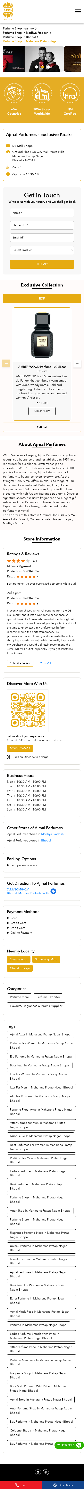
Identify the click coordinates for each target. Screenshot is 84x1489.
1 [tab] (36, 66)
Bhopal (46, 840)
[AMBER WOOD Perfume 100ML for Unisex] (42, 335)
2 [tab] (42, 66)
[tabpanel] (42, 59)
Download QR (20, 748)
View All (45, 663)
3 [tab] (48, 66)
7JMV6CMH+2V (18, 889)
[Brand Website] (46, 1472)
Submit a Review (20, 663)
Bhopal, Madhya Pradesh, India (28, 893)
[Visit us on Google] (38, 1472)
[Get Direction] (53, 893)
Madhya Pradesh (52, 834)
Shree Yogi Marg (46, 959)
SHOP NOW (42, 411)
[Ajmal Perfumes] (8, 11)
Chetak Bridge (20, 968)
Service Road (19, 959)
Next (77, 364)
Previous (6, 364)
